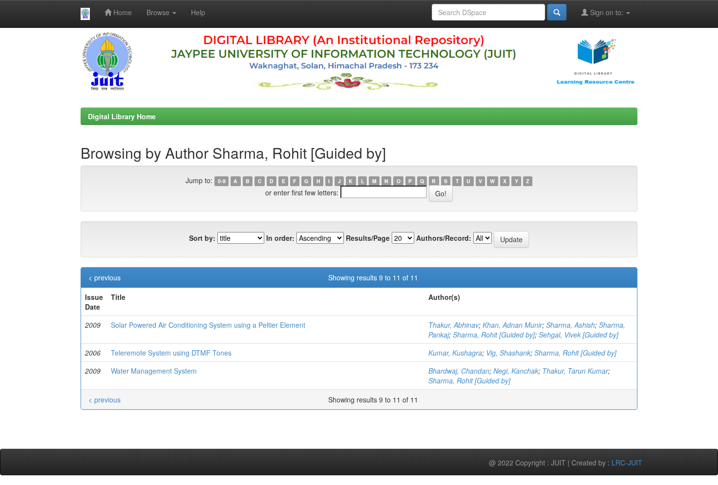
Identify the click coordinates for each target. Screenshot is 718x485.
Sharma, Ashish (570, 325)
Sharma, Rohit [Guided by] (494, 334)
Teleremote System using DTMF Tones (171, 353)
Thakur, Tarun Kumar (575, 371)
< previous (104, 277)
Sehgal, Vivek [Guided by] (578, 334)
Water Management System (154, 371)
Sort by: (202, 238)
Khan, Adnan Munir (512, 325)
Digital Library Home (122, 116)
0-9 (222, 181)
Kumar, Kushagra (455, 353)
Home (121, 12)
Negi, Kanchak (515, 371)
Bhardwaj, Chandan (458, 371)
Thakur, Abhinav (453, 325)
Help (198, 12)
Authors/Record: (443, 238)
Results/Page (368, 238)
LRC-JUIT (627, 462)
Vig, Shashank (508, 353)
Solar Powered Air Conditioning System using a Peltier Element (208, 325)
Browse (159, 12)
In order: (280, 238)
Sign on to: (606, 12)
